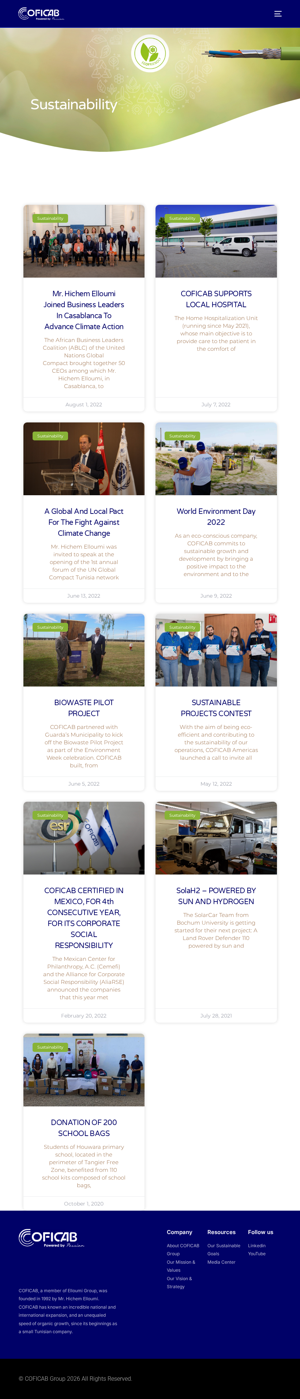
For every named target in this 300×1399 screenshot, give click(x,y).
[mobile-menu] (275, 13)
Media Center (221, 1262)
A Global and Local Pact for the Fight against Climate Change (84, 522)
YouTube (257, 1253)
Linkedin (257, 1245)
